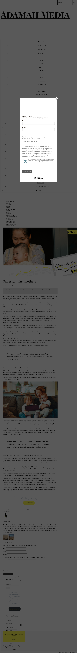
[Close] (56, 98)
